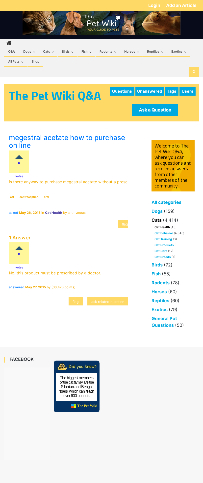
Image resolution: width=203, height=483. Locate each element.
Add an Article (181, 5)
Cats (46, 51)
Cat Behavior (163, 233)
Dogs (27, 51)
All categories (166, 202)
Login (154, 5)
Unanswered (149, 91)
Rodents (106, 51)
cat (12, 197)
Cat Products (164, 245)
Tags (171, 91)
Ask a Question (155, 109)
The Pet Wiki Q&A (55, 95)
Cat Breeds (162, 257)
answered (16, 287)
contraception (29, 197)
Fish (84, 51)
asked (13, 213)
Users (187, 91)
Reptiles (153, 51)
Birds (66, 51)
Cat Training (163, 239)
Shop (35, 61)
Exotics (176, 51)
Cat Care (160, 251)
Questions (122, 91)
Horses (129, 51)
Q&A (11, 51)
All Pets (14, 61)
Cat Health (162, 227)
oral (46, 197)
